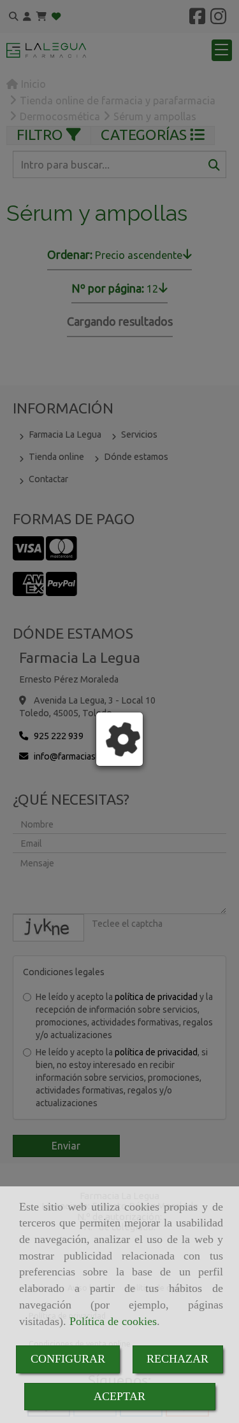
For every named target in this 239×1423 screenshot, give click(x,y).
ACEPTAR (119, 1396)
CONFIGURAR (68, 1358)
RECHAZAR (177, 1358)
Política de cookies (113, 1321)
